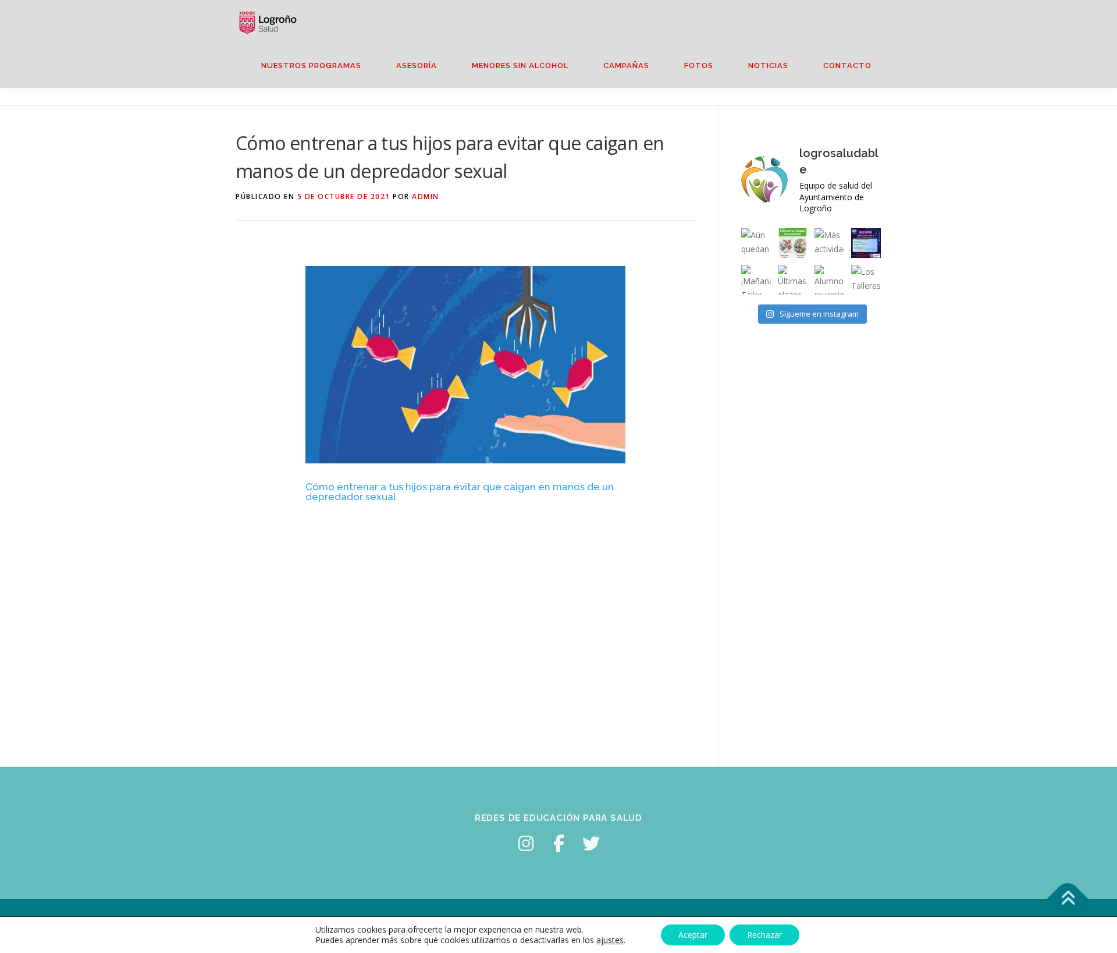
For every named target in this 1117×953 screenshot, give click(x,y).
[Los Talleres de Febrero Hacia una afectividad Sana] (866, 280)
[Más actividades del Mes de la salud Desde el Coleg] (829, 243)
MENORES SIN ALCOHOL (520, 65)
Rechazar (764, 934)
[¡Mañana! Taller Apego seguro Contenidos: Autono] (756, 280)
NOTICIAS (768, 65)
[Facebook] (558, 843)
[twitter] (591, 843)
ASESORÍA (416, 65)
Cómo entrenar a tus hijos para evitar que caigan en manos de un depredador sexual (459, 491)
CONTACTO (847, 65)
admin (425, 196)
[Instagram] (526, 843)
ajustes (610, 940)
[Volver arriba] (1067, 898)
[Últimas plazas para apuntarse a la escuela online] (792, 280)
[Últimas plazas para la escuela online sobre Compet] (866, 243)
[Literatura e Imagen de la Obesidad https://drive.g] (792, 243)
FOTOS (698, 65)
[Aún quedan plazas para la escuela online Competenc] (756, 243)
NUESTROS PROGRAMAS (311, 65)
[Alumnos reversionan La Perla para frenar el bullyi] (829, 280)
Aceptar (692, 934)
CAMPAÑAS (626, 65)
